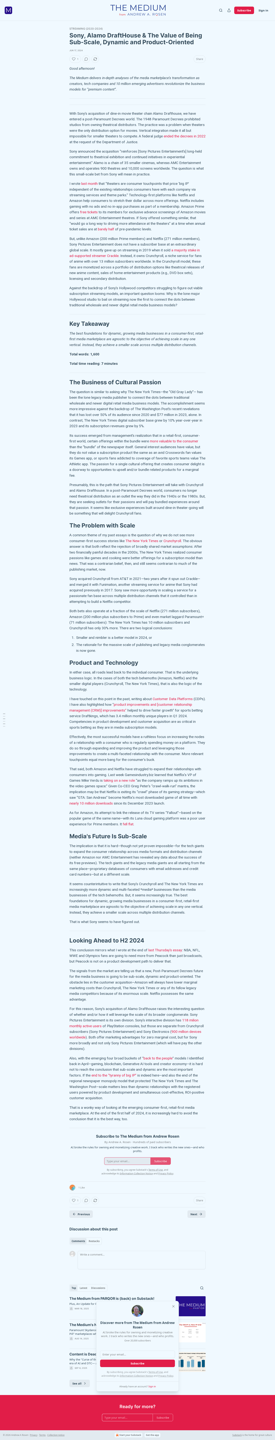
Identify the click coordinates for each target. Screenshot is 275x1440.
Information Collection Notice (136, 1375)
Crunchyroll (172, 541)
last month (89, 183)
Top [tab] (74, 1288)
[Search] (220, 10)
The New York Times (142, 541)
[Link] (64, 324)
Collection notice (56, 1435)
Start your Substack (130, 1435)
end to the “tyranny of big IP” (113, 1075)
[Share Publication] (229, 10)
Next (193, 1214)
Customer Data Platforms (173, 699)
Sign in (263, 10)
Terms (42, 1435)
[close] (173, 1306)
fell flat (128, 824)
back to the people (157, 1058)
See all (77, 1383)
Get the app (152, 1435)
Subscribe (244, 10)
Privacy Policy (165, 1375)
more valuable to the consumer (174, 441)
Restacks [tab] (94, 1241)
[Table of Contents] (4, 720)
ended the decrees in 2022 (185, 136)
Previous (84, 1214)
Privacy (33, 1435)
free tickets (89, 212)
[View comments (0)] (86, 59)
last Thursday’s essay (165, 950)
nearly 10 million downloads (91, 803)
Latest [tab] (83, 1288)
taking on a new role (119, 780)
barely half (105, 229)
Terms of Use (155, 1372)
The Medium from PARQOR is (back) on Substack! (111, 1298)
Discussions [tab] (98, 1288)
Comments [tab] (78, 1241)
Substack (237, 1435)
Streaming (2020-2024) (86, 28)
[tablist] (85, 1241)
